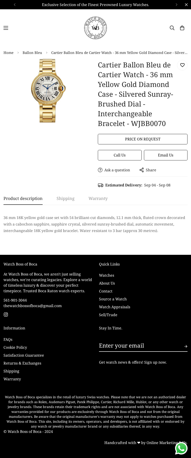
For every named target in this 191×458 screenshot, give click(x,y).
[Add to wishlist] (182, 65)
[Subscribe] (182, 346)
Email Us (165, 155)
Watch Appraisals (114, 306)
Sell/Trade (108, 314)
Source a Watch (113, 299)
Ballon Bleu (32, 52)
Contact (106, 291)
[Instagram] (5, 314)
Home (8, 52)
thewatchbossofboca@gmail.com (32, 305)
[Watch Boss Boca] (95, 27)
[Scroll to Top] (182, 432)
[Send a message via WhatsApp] (181, 448)
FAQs (7, 339)
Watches (106, 275)
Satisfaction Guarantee (23, 355)
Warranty (12, 379)
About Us (107, 283)
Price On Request (142, 139)
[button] (182, 28)
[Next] (176, 4)
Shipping (11, 371)
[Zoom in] (83, 68)
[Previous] (14, 4)
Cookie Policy (15, 347)
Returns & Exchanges (22, 363)
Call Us (120, 155)
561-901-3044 (15, 300)
